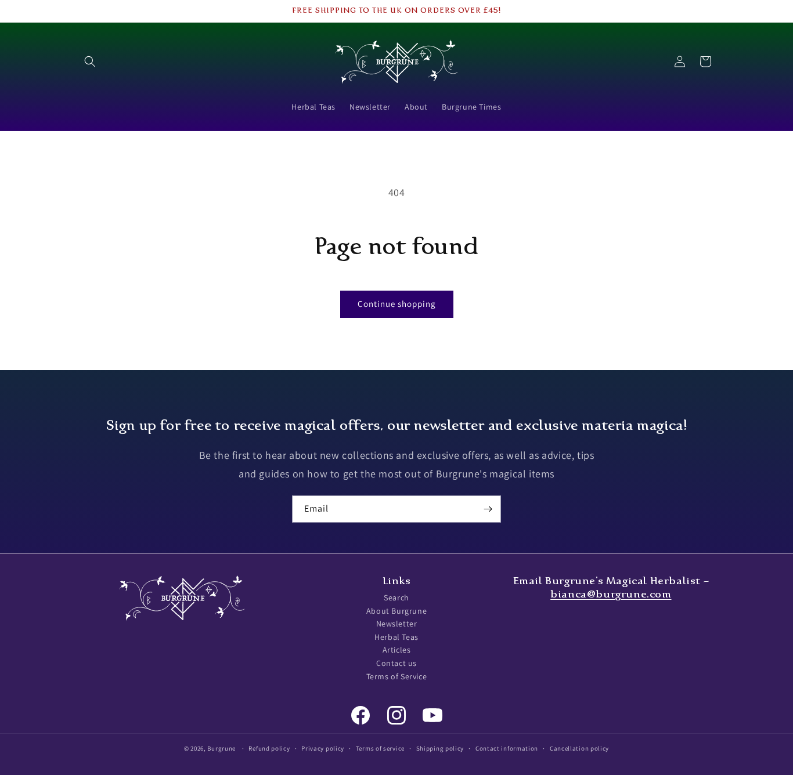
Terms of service (380, 748)
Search (396, 597)
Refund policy (269, 748)
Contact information (506, 748)
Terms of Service (396, 676)
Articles (397, 650)
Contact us (396, 663)
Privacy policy (322, 748)
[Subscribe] (487, 509)
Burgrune (221, 748)
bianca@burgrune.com (610, 594)
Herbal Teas (396, 637)
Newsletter (396, 624)
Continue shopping (397, 303)
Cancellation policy (579, 748)
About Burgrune (396, 611)
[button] (90, 61)
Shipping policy (440, 748)
